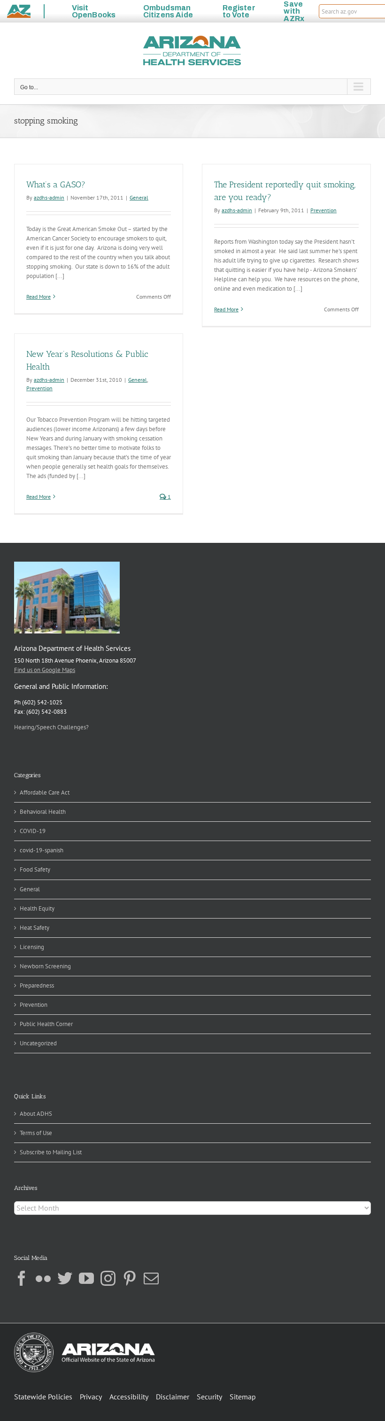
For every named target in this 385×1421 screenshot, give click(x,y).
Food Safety (35, 869)
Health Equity (37, 908)
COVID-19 (33, 831)
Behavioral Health (43, 812)
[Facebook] (21, 1278)
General (139, 197)
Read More (38, 296)
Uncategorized (38, 1043)
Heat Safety (34, 928)
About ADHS (36, 1114)
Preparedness (37, 985)
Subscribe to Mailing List (51, 1152)
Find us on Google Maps (44, 670)
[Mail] (151, 1278)
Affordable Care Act (44, 792)
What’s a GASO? (55, 184)
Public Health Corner (46, 1024)
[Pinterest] (129, 1278)
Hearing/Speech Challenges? (51, 727)
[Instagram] (108, 1278)
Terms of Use (36, 1133)
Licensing (32, 947)
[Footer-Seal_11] (84, 1336)
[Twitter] (64, 1278)
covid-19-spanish (41, 850)
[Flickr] (43, 1278)
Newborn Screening (45, 966)
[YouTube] (86, 1278)
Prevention (323, 210)
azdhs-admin (49, 197)
